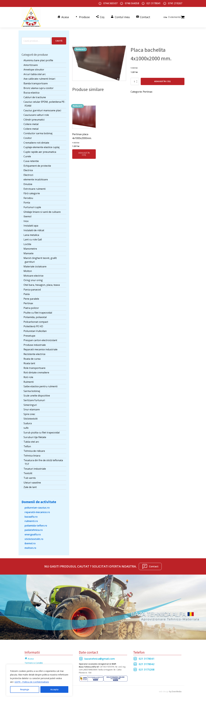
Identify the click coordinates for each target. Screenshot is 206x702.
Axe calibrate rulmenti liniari (39, 78)
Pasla (27, 294)
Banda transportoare (36, 83)
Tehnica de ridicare (34, 451)
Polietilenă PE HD (33, 326)
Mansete (28, 253)
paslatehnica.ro (34, 530)
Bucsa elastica (31, 92)
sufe (26, 427)
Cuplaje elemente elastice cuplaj (41, 147)
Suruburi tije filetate (35, 437)
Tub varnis (30, 478)
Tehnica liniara (32, 455)
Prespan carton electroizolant (40, 340)
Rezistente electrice (34, 354)
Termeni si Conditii (34, 662)
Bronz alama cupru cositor (39, 88)
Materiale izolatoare (35, 266)
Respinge (24, 689)
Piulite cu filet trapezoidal (38, 312)
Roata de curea (32, 358)
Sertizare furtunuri (34, 400)
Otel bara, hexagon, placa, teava (42, 285)
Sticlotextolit (31, 418)
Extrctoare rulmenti (35, 188)
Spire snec (29, 414)
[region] (39, 680)
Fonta (27, 202)
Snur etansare (32, 409)
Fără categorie (32, 193)
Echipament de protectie (37, 165)
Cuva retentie (31, 161)
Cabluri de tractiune (35, 97)
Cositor (28, 138)
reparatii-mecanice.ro (37, 512)
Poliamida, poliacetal (35, 317)
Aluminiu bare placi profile (38, 60)
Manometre (30, 248)
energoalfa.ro (33, 534)
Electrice (28, 170)
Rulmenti (29, 381)
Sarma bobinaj (32, 391)
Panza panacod (32, 289)
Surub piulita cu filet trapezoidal (42, 432)
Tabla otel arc (31, 441)
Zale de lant (30, 487)
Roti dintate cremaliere (36, 372)
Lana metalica (31, 235)
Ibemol (27, 216)
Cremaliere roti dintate (36, 142)
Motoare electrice (33, 275)
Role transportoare (34, 368)
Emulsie (28, 184)
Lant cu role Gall (33, 239)
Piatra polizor (31, 308)
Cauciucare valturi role (36, 115)
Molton (28, 271)
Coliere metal (31, 124)
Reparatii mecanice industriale (40, 349)
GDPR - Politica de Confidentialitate (31, 681)
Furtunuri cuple (32, 207)
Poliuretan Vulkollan (35, 331)
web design (164, 691)
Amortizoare (31, 65)
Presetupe (29, 335)
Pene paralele (31, 298)
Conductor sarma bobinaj (38, 133)
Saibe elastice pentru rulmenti (40, 386)
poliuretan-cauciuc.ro (37, 507)
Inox (26, 221)
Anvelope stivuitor (34, 69)
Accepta (54, 689)
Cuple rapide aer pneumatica (40, 152)
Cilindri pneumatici (34, 119)
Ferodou (28, 198)
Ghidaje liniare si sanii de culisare (42, 212)
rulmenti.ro (31, 521)
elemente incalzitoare (36, 179)
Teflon (27, 446)
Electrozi (28, 175)
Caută (58, 41)
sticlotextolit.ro (34, 539)
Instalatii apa (31, 225)
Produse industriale (35, 345)
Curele (27, 156)
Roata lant (29, 363)
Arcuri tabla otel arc (35, 74)
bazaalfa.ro (31, 516)
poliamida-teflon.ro (36, 525)
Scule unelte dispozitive (37, 395)
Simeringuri (30, 405)
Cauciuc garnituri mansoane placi (42, 110)
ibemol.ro (30, 543)
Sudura (28, 423)
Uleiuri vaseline (32, 482)
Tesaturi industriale (35, 468)
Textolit (28, 473)
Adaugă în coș (162, 81)
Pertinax (28, 303)
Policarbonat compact (36, 321)
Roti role (28, 377)
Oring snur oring (33, 280)
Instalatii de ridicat (34, 230)
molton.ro (30, 548)
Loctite (27, 244)
